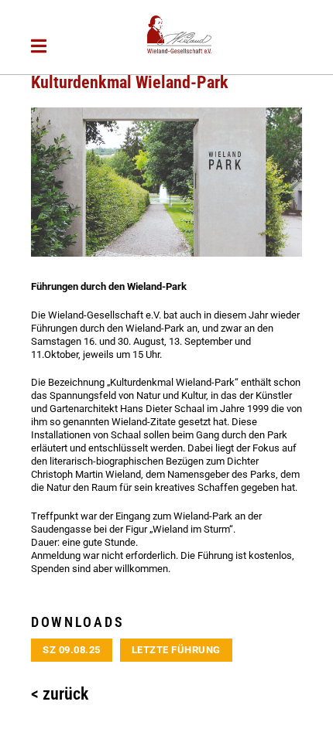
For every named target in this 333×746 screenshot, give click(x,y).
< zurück (59, 693)
